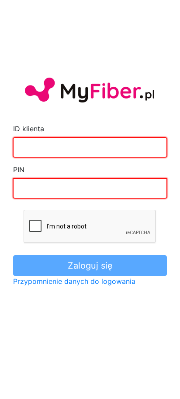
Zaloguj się (90, 265)
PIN (18, 169)
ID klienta (28, 128)
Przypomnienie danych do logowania (74, 281)
